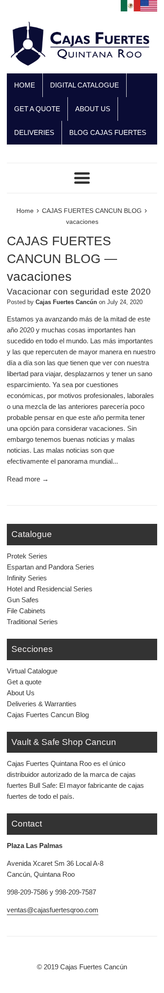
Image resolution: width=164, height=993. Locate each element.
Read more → (28, 479)
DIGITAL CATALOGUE (84, 85)
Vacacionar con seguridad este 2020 (79, 291)
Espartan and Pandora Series (50, 567)
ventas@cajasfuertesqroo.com (52, 910)
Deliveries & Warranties (42, 704)
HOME (24, 85)
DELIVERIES (34, 132)
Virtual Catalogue (32, 671)
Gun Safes (23, 600)
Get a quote (24, 682)
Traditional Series (32, 622)
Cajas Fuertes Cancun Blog (48, 715)
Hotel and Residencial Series (49, 589)
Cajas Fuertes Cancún (93, 967)
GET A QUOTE (37, 109)
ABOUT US (92, 109)
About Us (21, 693)
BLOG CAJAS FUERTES (107, 132)
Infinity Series (27, 578)
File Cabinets (26, 611)
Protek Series (27, 556)
